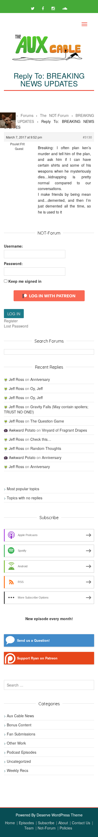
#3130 (87, 137)
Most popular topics (23, 488)
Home (10, 822)
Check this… (40, 439)
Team (29, 827)
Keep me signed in (25, 281)
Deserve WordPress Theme (60, 814)
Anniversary (40, 379)
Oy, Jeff (36, 388)
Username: (13, 246)
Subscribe (46, 822)
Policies (66, 827)
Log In (13, 313)
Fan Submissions (21, 734)
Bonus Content (19, 724)
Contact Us (81, 822)
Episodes (26, 822)
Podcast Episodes (21, 752)
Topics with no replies (24, 497)
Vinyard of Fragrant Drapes (64, 430)
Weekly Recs (17, 770)
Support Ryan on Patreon (37, 658)
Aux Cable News (20, 715)
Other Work (16, 743)
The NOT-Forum (54, 115)
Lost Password (16, 326)
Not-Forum (47, 827)
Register (11, 320)
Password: (13, 263)
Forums (27, 115)
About (63, 822)
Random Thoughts (45, 448)
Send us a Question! (33, 640)
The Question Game (47, 421)
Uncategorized (19, 761)
